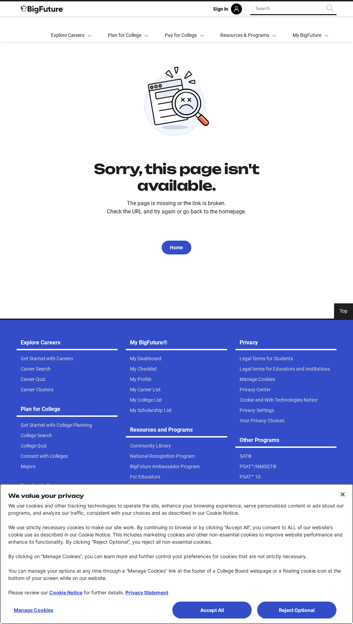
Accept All (212, 610)
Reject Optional (297, 610)
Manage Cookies (33, 610)
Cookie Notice (65, 592)
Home (176, 247)
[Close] (342, 494)
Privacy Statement (146, 592)
